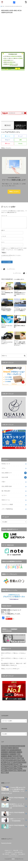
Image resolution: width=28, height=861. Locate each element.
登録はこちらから (14, 191)
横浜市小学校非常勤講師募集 (16, 798)
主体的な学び (5, 758)
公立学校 (16, 760)
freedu (22, 653)
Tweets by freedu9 (6, 843)
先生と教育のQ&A (7, 486)
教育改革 (4, 768)
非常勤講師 (5, 772)
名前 (3, 230)
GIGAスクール (6, 500)
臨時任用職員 (16, 770)
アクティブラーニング (15, 750)
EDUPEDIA (5, 746)
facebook (11, 746)
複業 (23, 770)
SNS (22, 746)
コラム (3, 468)
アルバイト (5, 752)
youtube (4, 748)
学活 (8, 764)
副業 (22, 760)
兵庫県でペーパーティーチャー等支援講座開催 (16, 819)
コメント (4, 215)
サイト (3, 242)
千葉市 (4, 762)
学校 (3, 764)
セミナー (4, 495)
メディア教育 (12, 756)
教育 (24, 766)
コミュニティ (12, 752)
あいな (10, 748)
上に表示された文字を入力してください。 (11, 255)
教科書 (19, 766)
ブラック (4, 756)
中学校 (19, 756)
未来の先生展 (12, 768)
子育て (3, 481)
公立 (11, 760)
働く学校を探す (6, 491)
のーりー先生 (5, 750)
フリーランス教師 (15, 754)
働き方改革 (5, 760)
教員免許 (4, 766)
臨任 (9, 770)
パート (19, 752)
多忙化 (18, 762)
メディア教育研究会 (7, 509)
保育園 (17, 758)
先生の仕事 (5, 477)
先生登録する (14, 854)
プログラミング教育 (7, 504)
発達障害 (4, 770)
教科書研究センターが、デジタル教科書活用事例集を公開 (16, 806)
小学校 (13, 764)
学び (24, 762)
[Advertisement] (14, 33)
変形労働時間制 (11, 762)
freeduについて (6, 463)
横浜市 (19, 768)
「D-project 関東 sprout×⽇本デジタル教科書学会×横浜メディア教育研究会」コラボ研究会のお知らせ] (13, 790)
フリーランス (5, 754)
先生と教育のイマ (7, 472)
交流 (11, 758)
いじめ (15, 748)
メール (3, 236)
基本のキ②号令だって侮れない (10, 653)
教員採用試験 (12, 766)
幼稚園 (19, 764)
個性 (21, 758)
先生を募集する (22, 854)
